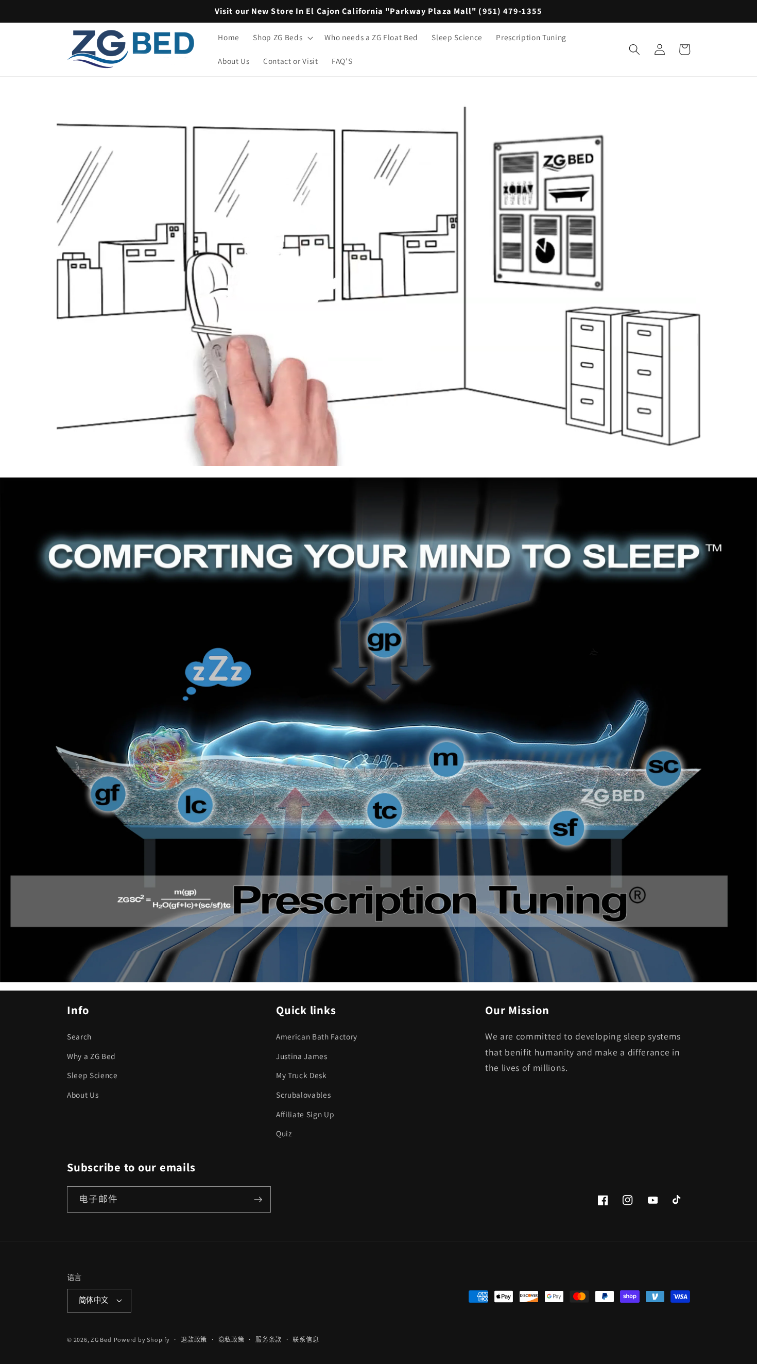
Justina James (302, 1056)
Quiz (284, 1133)
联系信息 (306, 1339)
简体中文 (94, 1300)
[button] (282, 37)
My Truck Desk (301, 1075)
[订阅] (258, 1199)
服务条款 (268, 1339)
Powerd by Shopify (142, 1339)
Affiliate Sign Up (305, 1114)
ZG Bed (101, 1339)
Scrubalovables (303, 1094)
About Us (82, 1094)
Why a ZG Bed (91, 1056)
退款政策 (194, 1339)
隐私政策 (231, 1339)
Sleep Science (92, 1075)
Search (79, 1036)
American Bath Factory (316, 1036)
